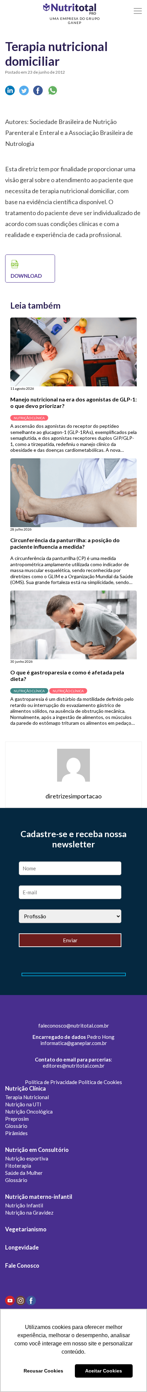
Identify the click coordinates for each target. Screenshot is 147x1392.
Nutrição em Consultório (37, 1149)
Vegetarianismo (25, 1229)
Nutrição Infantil (24, 1205)
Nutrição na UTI (23, 1104)
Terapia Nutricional (27, 1097)
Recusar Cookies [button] (43, 1371)
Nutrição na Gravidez (29, 1212)
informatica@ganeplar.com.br (73, 1043)
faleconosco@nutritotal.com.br (73, 1025)
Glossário (16, 1126)
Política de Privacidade (51, 1082)
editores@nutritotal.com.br (74, 1065)
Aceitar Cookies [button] (103, 1371)
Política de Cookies (100, 1082)
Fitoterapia (18, 1166)
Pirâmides (16, 1133)
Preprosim (17, 1119)
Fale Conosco (22, 1265)
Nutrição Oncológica (29, 1111)
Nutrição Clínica (25, 1088)
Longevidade (22, 1247)
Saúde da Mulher (24, 1173)
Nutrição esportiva (26, 1158)
